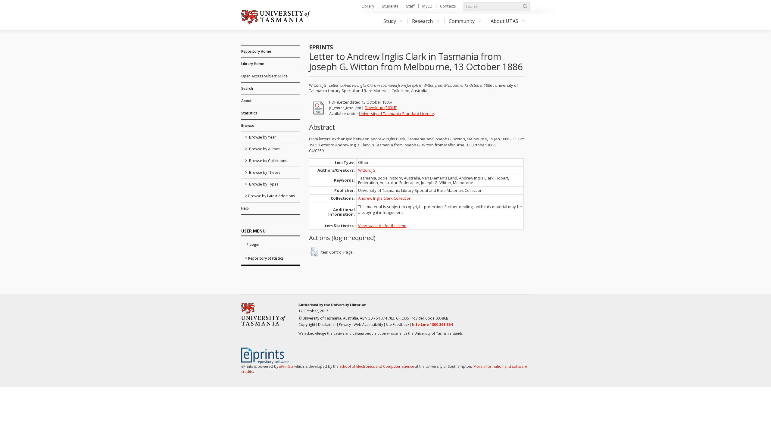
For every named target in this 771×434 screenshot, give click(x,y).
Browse (247, 125)
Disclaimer (327, 324)
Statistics (249, 113)
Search (247, 88)
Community (462, 21)
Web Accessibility (368, 324)
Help (245, 208)
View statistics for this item (382, 225)
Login (254, 244)
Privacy (345, 324)
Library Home (252, 63)
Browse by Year (262, 137)
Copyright (306, 324)
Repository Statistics (266, 258)
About (246, 100)
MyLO (427, 6)
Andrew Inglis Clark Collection (384, 198)
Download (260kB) (381, 107)
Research (422, 21)
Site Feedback (397, 324)
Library (368, 6)
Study (389, 21)
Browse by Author (264, 148)
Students (390, 6)
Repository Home (256, 51)
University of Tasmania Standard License (396, 113)
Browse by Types (263, 184)
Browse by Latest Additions (271, 195)
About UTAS (504, 21)
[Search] (525, 6)
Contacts (448, 6)
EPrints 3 (286, 366)
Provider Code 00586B (422, 318)
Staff (410, 6)
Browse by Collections (267, 160)
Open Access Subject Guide (264, 76)
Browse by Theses (264, 172)
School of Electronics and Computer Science (376, 366)
